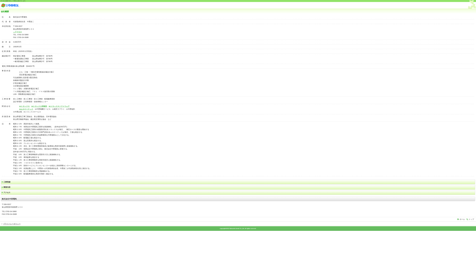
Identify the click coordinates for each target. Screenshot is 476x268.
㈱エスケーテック (26, 109)
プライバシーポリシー (12, 224)
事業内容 (6, 187)
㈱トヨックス (24, 106)
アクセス (6, 192)
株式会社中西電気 (19, 5)
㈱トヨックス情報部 (39, 106)
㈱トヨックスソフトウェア (59, 106)
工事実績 (6, 182)
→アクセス (17, 32)
